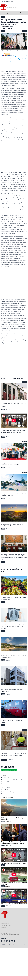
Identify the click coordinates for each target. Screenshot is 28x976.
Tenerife (3, 17)
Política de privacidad (6, 925)
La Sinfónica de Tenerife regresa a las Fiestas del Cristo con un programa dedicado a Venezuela (13, 432)
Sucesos (3, 660)
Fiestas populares (6, 784)
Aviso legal (3, 927)
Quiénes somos (5, 923)
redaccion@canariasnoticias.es (11, 934)
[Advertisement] (14, 156)
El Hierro (3, 821)
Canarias (3, 602)
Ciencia (2, 631)
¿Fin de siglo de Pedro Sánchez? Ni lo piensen (14, 903)
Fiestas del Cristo (5, 782)
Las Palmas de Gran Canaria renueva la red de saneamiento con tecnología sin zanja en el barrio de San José (13, 755)
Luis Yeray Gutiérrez (6, 788)
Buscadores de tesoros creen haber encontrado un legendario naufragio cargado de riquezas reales (13, 655)
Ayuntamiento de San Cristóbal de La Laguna (13, 780)
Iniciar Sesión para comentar (9, 770)
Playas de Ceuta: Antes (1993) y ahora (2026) (13, 863)
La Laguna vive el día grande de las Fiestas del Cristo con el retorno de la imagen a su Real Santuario (13, 404)
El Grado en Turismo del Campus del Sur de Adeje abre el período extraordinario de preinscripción (13, 689)
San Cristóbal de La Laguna (8, 792)
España (2, 865)
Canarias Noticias (5, 26)
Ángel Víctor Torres (6, 778)
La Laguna (4, 786)
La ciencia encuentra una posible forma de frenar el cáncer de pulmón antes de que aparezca (12, 626)
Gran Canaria (4, 759)
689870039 (8, 933)
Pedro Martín (4, 790)
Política (2, 886)
